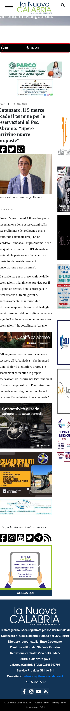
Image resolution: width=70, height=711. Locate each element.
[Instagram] (31, 692)
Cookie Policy (41, 702)
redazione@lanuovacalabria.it (43, 676)
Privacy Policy (59, 702)
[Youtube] (38, 692)
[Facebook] (24, 692)
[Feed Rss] (45, 692)
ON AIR (35, 48)
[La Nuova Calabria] (34, 7)
